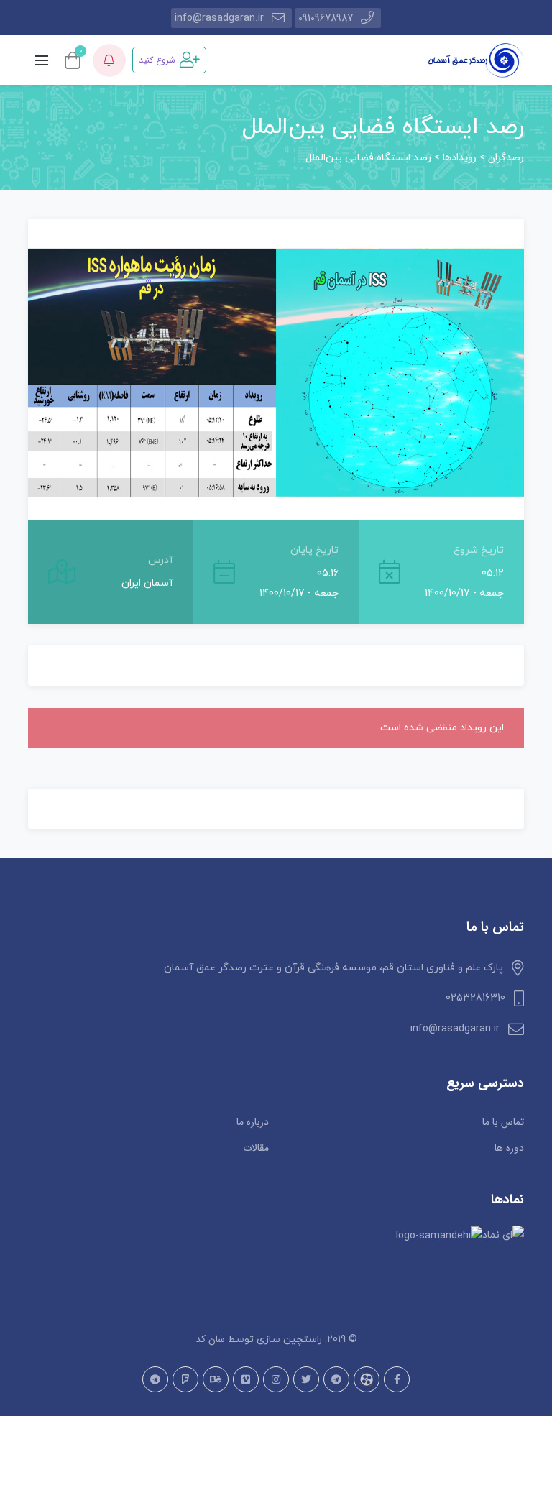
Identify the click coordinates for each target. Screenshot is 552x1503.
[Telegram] (336, 1379)
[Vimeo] (246, 1379)
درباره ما (252, 1122)
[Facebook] (397, 1379)
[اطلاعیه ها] (109, 60)
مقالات (256, 1148)
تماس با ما (503, 1122)
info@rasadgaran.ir (219, 18)
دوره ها (509, 1148)
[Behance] (216, 1379)
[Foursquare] (185, 1379)
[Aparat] (367, 1379)
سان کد (210, 1339)
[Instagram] (276, 1379)
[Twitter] (306, 1379)
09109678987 (325, 18)
